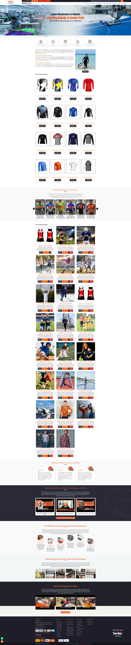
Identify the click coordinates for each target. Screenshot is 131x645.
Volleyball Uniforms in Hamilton (86, 361)
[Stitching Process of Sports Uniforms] (86, 602)
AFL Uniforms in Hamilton (65, 245)
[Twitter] (32, 1)
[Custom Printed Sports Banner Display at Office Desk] (70, 573)
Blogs (58, 631)
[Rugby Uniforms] (51, 339)
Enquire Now (85, 71)
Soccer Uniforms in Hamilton (85, 332)
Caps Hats (79, 624)
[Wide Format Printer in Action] (50, 573)
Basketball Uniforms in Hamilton (85, 274)
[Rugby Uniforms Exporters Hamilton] (45, 322)
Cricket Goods (59, 625)
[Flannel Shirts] (72, 456)
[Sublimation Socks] (51, 427)
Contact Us (59, 633)
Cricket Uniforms (70, 631)
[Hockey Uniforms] (72, 310)
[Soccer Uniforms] (92, 339)
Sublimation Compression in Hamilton (65, 419)
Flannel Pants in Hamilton (45, 448)
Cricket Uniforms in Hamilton (45, 303)
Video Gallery (59, 630)
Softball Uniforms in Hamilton (45, 361)
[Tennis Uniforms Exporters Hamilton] (65, 351)
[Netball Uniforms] (92, 310)
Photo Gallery (59, 628)
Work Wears (124, 3)
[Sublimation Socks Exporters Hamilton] (45, 409)
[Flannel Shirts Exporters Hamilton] (65, 438)
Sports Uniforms (86, 3)
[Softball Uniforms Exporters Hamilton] (45, 351)
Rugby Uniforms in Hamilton (45, 332)
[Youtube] (39, 635)
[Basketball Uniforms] (92, 281)
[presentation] (34, 209)
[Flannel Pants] (51, 456)
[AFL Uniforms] (72, 252)
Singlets (78, 633)
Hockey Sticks (59, 627)
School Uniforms (60, 622)
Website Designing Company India (86, 643)
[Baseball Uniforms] (72, 281)
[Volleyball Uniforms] (92, 369)
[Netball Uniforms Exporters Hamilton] (86, 293)
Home (36, 36)
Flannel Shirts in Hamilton (65, 448)
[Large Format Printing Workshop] (60, 573)
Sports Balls (59, 624)
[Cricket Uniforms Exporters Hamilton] (45, 293)
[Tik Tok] (41, 635)
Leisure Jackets (80, 628)
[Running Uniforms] (72, 339)
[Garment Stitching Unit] (40, 573)
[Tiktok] (37, 1)
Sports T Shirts (80, 621)
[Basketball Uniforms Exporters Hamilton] (86, 264)
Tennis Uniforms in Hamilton (65, 361)
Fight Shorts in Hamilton (85, 419)
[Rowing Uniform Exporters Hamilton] (86, 380)
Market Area (59, 636)
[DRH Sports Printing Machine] (91, 573)
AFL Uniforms (69, 622)
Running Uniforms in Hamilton (65, 332)
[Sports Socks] (51, 398)
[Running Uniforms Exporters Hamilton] (65, 322)
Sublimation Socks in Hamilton (45, 419)
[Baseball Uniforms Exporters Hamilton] (65, 264)
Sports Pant (79, 622)
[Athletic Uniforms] (51, 281)
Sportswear (93, 3)
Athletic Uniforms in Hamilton (45, 274)
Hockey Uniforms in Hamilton (65, 303)
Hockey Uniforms (70, 633)
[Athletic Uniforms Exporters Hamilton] (45, 264)
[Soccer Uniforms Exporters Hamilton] (86, 322)
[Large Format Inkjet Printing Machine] (80, 573)
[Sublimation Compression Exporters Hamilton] (65, 409)
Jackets (119, 3)
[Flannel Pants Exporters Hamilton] (45, 438)
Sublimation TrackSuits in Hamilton (65, 390)
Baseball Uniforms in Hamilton (65, 274)
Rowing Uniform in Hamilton (86, 390)
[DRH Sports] (11, 2)
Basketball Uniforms (70, 630)
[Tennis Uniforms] (72, 369)
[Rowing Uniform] (92, 398)
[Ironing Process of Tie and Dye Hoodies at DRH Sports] (45, 602)
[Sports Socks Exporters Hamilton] (45, 380)
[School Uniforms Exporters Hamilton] (45, 235)
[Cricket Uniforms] (51, 310)
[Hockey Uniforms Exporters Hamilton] (65, 293)
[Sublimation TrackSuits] (72, 398)
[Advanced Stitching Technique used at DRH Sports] (65, 602)
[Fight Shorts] (92, 427)
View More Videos (65, 612)
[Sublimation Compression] (72, 427)
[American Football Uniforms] (92, 252)
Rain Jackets (79, 631)
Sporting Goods (99, 3)
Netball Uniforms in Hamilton (85, 303)
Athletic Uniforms (70, 627)
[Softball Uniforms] (51, 369)
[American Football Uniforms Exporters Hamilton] (86, 235)
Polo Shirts (79, 630)
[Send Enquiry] (2, 641)
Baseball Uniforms (70, 628)
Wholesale (114, 3)
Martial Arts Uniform (107, 3)
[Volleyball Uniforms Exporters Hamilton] (86, 351)
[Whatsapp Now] (2, 638)
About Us (58, 621)
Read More (41, 252)
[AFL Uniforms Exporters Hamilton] (65, 235)
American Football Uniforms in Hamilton (86, 245)
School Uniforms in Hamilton (45, 245)
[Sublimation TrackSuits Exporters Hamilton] (65, 380)
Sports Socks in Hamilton (45, 390)
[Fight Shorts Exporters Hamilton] (86, 409)
